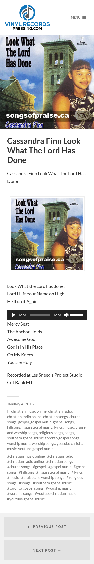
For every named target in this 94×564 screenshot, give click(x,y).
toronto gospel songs (62, 438)
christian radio (60, 411)
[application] (47, 315)
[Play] (13, 315)
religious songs (51, 432)
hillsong (13, 427)
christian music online (29, 411)
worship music (18, 443)
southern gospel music (25, 438)
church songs (20, 466)
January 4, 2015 (20, 404)
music (69, 427)
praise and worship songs (43, 477)
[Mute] (66, 315)
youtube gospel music (35, 448)
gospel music (40, 422)
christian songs (55, 416)
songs (69, 432)
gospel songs (63, 422)
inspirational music (36, 427)
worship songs (43, 443)
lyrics (58, 427)
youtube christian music (56, 493)
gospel (23, 422)
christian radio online (24, 416)
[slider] (77, 314)
